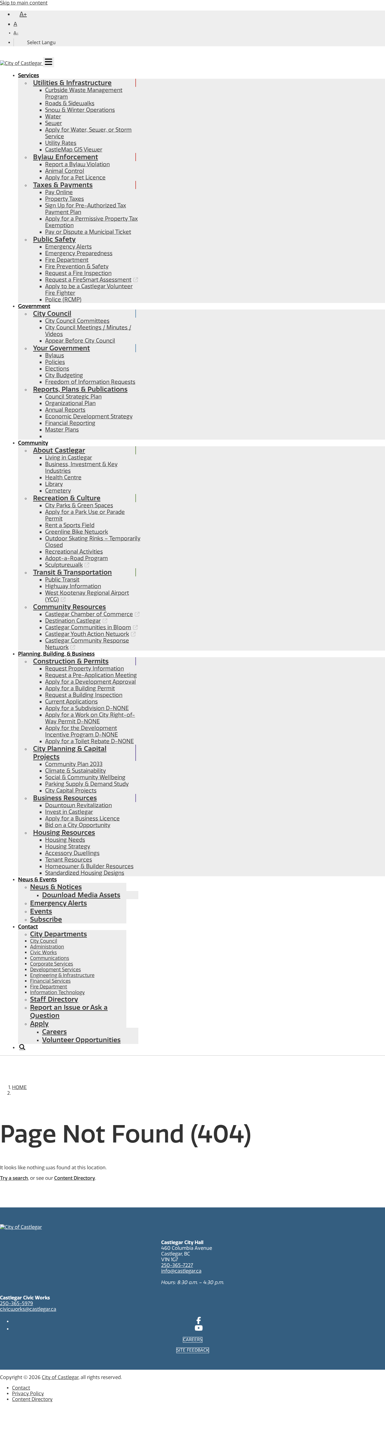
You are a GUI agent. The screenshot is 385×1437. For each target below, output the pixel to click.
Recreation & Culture (66, 498)
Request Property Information (84, 668)
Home (19, 1087)
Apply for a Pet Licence (75, 177)
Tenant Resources (68, 859)
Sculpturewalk (64, 565)
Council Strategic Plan (73, 396)
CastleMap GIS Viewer (73, 149)
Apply (39, 1024)
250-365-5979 (16, 1303)
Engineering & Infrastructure (62, 975)
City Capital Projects (71, 790)
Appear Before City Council (80, 340)
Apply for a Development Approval (90, 682)
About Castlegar (59, 450)
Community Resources (69, 607)
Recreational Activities (74, 551)
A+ (23, 14)
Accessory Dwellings (72, 853)
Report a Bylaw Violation (77, 164)
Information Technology (57, 992)
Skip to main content (24, 3)
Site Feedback (193, 1350)
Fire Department (66, 260)
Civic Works (43, 952)
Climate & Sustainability (75, 770)
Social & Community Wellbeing (85, 777)
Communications (49, 958)
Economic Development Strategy (89, 416)
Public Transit (62, 579)
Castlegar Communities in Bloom (88, 627)
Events (41, 911)
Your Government (61, 348)
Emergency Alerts (68, 246)
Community (33, 443)
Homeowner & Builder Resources (89, 866)
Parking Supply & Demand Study (87, 784)
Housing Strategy (67, 846)
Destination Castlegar (73, 621)
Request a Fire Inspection (78, 273)
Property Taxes (64, 199)
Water (53, 116)
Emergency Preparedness (78, 253)
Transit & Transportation (72, 572)
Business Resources (65, 798)
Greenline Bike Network (76, 532)
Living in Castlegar (68, 457)
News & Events (37, 879)
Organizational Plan (70, 403)
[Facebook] (198, 1321)
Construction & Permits (71, 661)
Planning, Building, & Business (56, 654)
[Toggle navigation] (48, 62)
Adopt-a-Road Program (76, 558)
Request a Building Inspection (83, 695)
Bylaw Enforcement (65, 157)
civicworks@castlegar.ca (28, 1309)
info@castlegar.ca (181, 1271)
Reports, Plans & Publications (80, 389)
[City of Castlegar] (21, 64)
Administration (47, 947)
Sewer (53, 123)
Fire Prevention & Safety (77, 266)
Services (28, 75)
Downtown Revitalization (78, 805)
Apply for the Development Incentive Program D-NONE (81, 731)
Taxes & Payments (63, 185)
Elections (57, 368)
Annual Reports (65, 410)
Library (54, 484)
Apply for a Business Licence (82, 818)
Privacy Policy (28, 1393)
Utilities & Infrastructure (72, 83)
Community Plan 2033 (74, 764)
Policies (55, 362)
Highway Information (73, 586)
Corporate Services (51, 964)
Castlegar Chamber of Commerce (89, 614)
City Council (52, 314)
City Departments (58, 934)
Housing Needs (65, 840)
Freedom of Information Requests (90, 382)
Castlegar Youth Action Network (87, 634)
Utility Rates (60, 143)
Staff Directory (54, 999)
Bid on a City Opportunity (77, 825)
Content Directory (74, 1178)
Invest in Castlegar (69, 812)
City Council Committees (77, 321)
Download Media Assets (81, 895)
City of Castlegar (60, 1377)
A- (16, 32)
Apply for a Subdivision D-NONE (87, 708)
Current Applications (71, 701)
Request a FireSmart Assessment (88, 279)
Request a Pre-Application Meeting (91, 675)
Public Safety (54, 239)
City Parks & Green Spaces (79, 505)
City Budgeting (64, 375)
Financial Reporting (70, 423)
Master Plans (62, 429)
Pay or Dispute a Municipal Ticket (88, 232)
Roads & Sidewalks (69, 103)
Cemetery (58, 490)
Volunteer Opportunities (81, 1040)
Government (34, 306)
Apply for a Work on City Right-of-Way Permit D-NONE (90, 718)
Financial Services (50, 981)
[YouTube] (199, 1329)
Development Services (55, 969)
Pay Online (59, 192)
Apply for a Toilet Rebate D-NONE (89, 741)
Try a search (14, 1178)
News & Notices (56, 887)
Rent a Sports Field (69, 525)
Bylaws (54, 355)
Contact (28, 926)
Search (21, 1049)
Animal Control (64, 171)
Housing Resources (64, 832)
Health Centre (63, 477)
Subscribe (46, 919)
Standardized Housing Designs (84, 873)
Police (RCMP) (63, 299)
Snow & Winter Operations (80, 110)
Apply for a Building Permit (80, 688)
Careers (54, 1032)
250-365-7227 (177, 1265)
